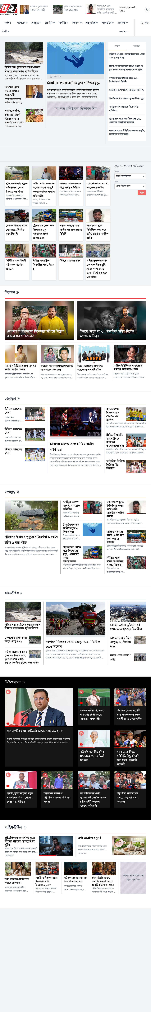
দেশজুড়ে (37, 23)
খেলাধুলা (124, 23)
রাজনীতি (51, 23)
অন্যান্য (124, 32)
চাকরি (6, 32)
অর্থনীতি (64, 23)
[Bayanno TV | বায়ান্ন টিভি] (8, 9)
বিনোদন (77, 23)
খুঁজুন (147, 23)
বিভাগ (116, 171)
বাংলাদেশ (23, 23)
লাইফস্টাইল (108, 23)
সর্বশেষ (8, 23)
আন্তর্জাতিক (93, 23)
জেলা (116, 181)
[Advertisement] (75, 153)
